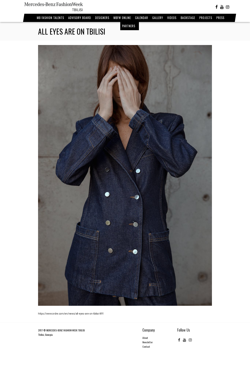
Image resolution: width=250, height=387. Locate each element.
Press (220, 18)
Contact (146, 346)
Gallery (157, 18)
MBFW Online (122, 18)
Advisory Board (79, 18)
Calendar (141, 18)
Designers (102, 18)
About (145, 338)
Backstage (188, 18)
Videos (171, 18)
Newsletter (147, 342)
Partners (128, 26)
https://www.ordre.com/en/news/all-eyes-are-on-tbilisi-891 (71, 313)
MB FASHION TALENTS (50, 18)
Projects (205, 18)
